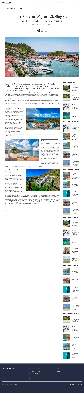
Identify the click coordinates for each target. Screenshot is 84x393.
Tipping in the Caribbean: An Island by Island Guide (75, 106)
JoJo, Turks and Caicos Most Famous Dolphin (75, 193)
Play (18, 8)
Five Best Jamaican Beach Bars (75, 154)
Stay (15, 8)
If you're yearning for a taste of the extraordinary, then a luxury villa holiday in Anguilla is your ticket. (39, 210)
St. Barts (49, 24)
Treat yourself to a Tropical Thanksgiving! (14, 210)
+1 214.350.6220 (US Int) (35, 373)
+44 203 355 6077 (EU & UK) (36, 375)
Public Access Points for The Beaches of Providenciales (75, 97)
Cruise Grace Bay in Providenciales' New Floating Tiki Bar (75, 137)
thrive (38, 24)
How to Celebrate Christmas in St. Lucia (75, 145)
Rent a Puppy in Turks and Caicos (75, 281)
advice (46, 24)
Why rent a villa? (61, 368)
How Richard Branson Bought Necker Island (75, 250)
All (5, 8)
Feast (8, 8)
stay (36, 24)
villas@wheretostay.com (35, 378)
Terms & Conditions (60, 375)
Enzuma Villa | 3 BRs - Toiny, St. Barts (13, 170)
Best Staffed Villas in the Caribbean (75, 89)
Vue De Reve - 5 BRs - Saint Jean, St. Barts (14, 108)
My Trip (52, 2)
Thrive (21, 8)
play (34, 24)
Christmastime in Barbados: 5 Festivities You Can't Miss (75, 163)
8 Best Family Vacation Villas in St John (75, 259)
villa (40, 24)
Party (11, 8)
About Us (58, 371)
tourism (43, 24)
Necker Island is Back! (75, 115)
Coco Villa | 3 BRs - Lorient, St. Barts (49, 139)
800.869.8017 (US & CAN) (35, 371)
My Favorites (58, 2)
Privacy (58, 378)
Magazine (64, 2)
